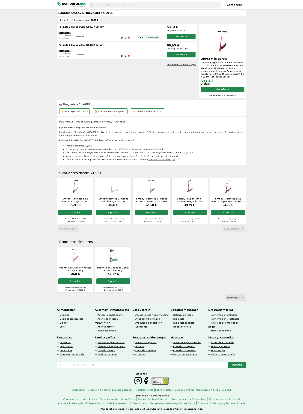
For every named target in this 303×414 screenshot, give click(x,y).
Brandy (64, 322)
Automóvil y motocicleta (112, 309)
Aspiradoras (66, 346)
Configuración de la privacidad (213, 389)
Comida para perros (184, 350)
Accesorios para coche (110, 314)
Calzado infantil (106, 350)
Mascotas (176, 337)
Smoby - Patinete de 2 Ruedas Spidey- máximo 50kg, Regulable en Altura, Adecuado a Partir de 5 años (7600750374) (75, 200)
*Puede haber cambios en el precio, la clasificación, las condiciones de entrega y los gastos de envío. (152, 409)
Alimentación (66, 309)
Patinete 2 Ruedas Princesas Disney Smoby (75, 269)
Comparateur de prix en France (117, 399)
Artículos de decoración (148, 322)
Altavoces (65, 342)
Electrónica (64, 337)
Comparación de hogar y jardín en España (221, 403)
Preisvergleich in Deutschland (189, 399)
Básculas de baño (221, 330)
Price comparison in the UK (224, 399)
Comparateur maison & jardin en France (172, 403)
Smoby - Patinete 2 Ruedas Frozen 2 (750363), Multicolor (151, 200)
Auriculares (66, 350)
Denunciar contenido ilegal (181, 64)
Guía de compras (184, 389)
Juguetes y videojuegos (149, 337)
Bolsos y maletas (220, 346)
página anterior (69, 229)
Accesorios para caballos (187, 342)
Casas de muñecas (145, 350)
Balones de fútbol (183, 314)
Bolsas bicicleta (182, 326)
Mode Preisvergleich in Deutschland (127, 403)
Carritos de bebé (107, 354)
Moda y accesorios (221, 337)
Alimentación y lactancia (225, 318)
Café (62, 326)
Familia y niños (105, 337)
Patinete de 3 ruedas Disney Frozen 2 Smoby (113, 269)
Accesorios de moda (222, 342)
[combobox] (157, 5)
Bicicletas (178, 318)
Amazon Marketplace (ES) (109, 149)
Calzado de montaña (223, 354)
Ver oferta (222, 89)
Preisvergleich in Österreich (153, 399)
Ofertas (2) (64, 20)
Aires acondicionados (147, 318)
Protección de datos (98, 389)
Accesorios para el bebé (111, 342)
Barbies (139, 346)
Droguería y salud (220, 309)
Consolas (140, 354)
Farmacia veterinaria (185, 354)
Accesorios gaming (146, 342)
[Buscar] (91, 5)
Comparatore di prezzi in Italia (80, 399)
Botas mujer (218, 350)
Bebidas (64, 314)
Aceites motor (106, 326)
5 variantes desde (86, 20)
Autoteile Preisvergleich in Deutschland (81, 403)
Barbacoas (141, 326)
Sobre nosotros (164, 389)
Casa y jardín (141, 309)
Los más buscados (122, 389)
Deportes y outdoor (184, 309)
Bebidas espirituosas (71, 318)
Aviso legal (78, 389)
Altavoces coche (107, 330)
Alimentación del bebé (224, 314)
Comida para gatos (184, 346)
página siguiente (232, 229)
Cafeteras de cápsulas (72, 354)
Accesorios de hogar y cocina (152, 314)
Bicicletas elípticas (183, 322)
